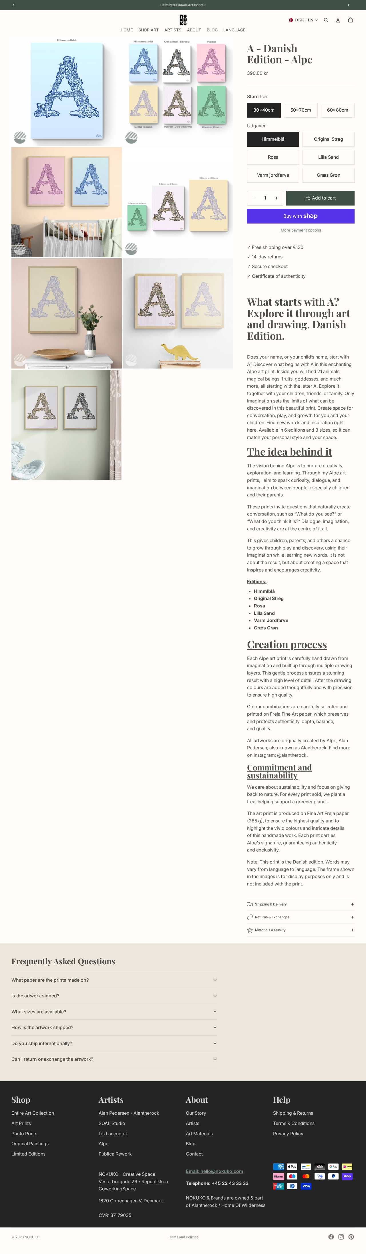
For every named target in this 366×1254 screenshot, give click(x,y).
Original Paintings (30, 1143)
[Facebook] (331, 1236)
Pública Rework (115, 1153)
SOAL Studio (112, 1123)
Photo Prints (24, 1133)
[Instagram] (341, 1236)
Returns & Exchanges (272, 917)
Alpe (103, 1143)
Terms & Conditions (294, 1123)
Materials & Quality (270, 930)
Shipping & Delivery (271, 904)
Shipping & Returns (293, 1113)
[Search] (326, 20)
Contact (194, 1153)
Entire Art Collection (32, 1113)
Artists (192, 1123)
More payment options (301, 230)
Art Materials (199, 1133)
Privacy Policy (288, 1133)
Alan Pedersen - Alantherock (129, 1113)
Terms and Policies (183, 1237)
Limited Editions (28, 1153)
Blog (191, 1143)
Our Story (196, 1113)
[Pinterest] (351, 1236)
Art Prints (21, 1123)
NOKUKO (32, 1237)
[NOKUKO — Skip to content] (183, 20)
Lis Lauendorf (113, 1133)
